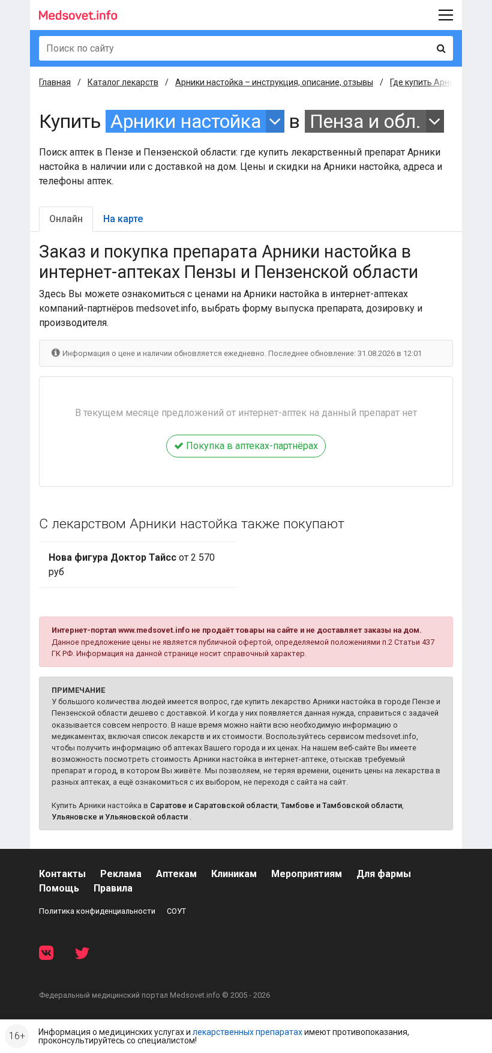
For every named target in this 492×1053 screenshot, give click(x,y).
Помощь (59, 888)
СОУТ (176, 911)
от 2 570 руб (132, 565)
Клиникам (234, 874)
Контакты (62, 874)
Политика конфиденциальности (97, 911)
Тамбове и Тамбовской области (341, 805)
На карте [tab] (123, 219)
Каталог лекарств (123, 82)
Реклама (121, 874)
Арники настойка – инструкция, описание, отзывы (274, 82)
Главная (55, 82)
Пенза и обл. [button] (365, 121)
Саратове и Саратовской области (213, 805)
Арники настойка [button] (185, 121)
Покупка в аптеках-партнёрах (251, 445)
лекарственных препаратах (247, 1032)
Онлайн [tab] (66, 219)
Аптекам (176, 874)
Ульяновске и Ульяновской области (120, 816)
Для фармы (383, 874)
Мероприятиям (306, 874)
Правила (113, 888)
